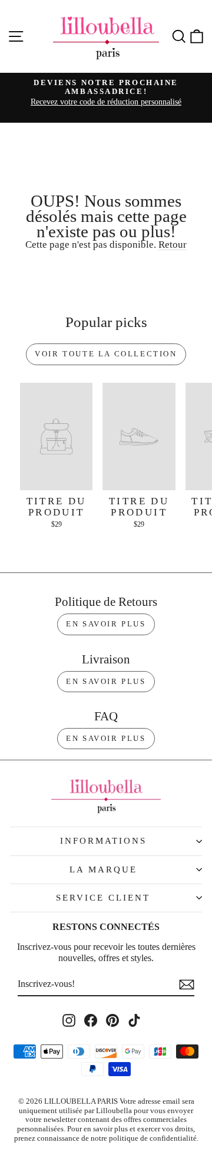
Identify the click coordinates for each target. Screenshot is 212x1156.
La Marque (103, 869)
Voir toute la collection (106, 353)
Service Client (103, 897)
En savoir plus (105, 623)
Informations (103, 840)
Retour (172, 244)
